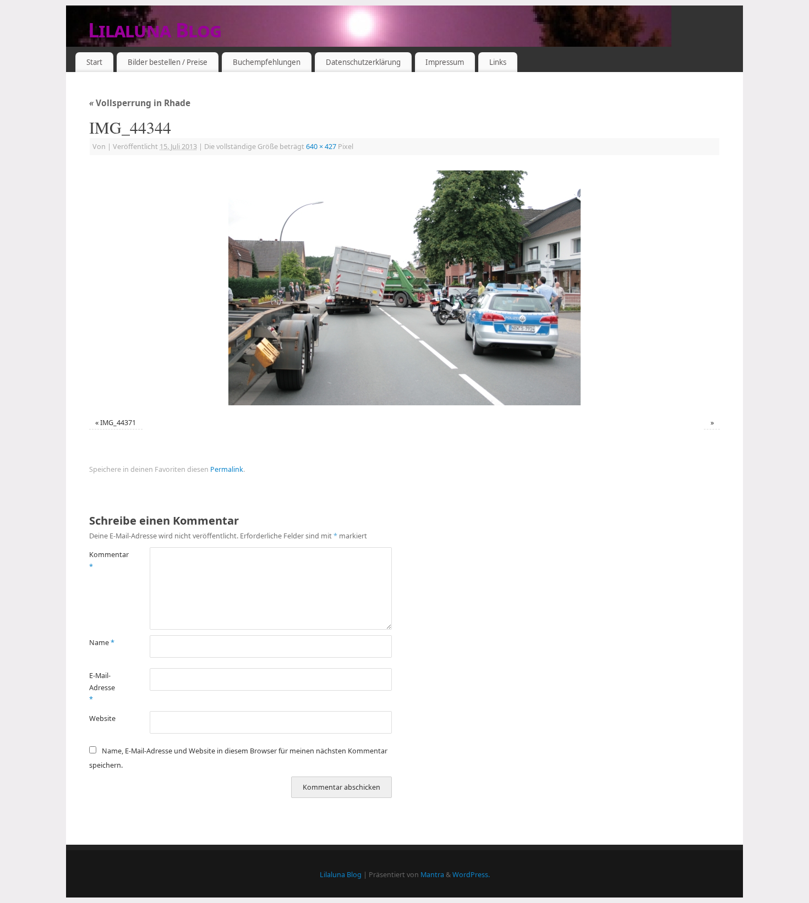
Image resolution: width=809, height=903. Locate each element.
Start (94, 62)
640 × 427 (321, 146)
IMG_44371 (118, 422)
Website (102, 718)
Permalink (226, 469)
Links (497, 62)
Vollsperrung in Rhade (139, 103)
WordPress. (471, 874)
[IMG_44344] (404, 287)
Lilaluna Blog (155, 29)
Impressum (444, 62)
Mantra (432, 874)
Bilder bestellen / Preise (167, 62)
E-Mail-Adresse (102, 687)
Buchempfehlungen (266, 62)
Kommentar (104, 560)
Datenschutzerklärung (363, 62)
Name (101, 642)
